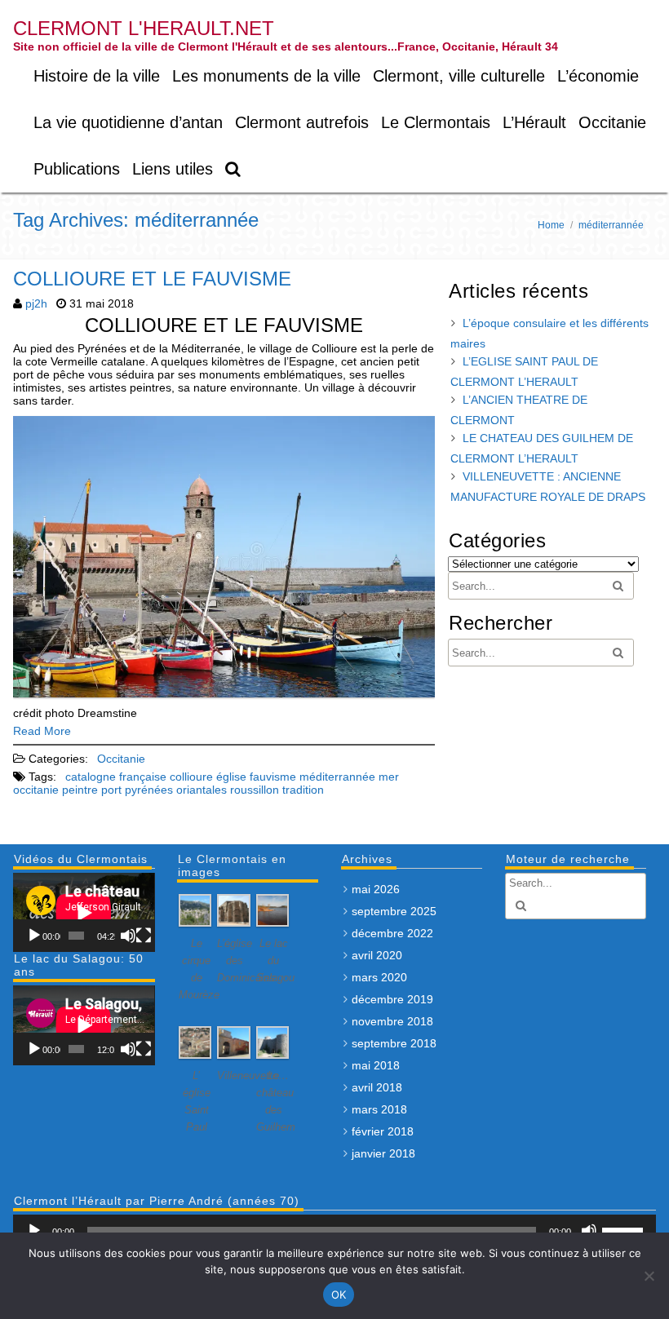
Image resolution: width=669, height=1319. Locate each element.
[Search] (233, 169)
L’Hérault (534, 122)
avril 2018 (377, 1087)
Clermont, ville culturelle (459, 76)
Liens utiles (172, 169)
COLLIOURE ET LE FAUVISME (152, 279)
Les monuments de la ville (266, 76)
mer (389, 776)
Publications (76, 169)
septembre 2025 (394, 911)
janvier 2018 (383, 1153)
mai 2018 (376, 1065)
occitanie (36, 789)
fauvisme (273, 776)
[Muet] (128, 935)
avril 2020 (377, 955)
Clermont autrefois (302, 122)
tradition (303, 789)
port (111, 789)
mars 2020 (379, 977)
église (231, 776)
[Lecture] (34, 935)
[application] (83, 912)
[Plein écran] (143, 935)
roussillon (254, 789)
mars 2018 (379, 1109)
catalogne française (115, 776)
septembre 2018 (394, 1043)
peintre (80, 789)
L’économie (598, 76)
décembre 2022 (392, 933)
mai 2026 (376, 889)
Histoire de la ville (96, 76)
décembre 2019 (392, 999)
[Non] (648, 1276)
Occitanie (612, 122)
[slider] (625, 1229)
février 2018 (383, 1131)
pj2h (36, 303)
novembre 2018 (392, 1021)
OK (339, 1294)
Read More (42, 730)
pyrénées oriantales (176, 789)
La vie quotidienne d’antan (128, 122)
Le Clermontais (435, 122)
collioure (191, 776)
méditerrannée (337, 776)
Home (551, 225)
